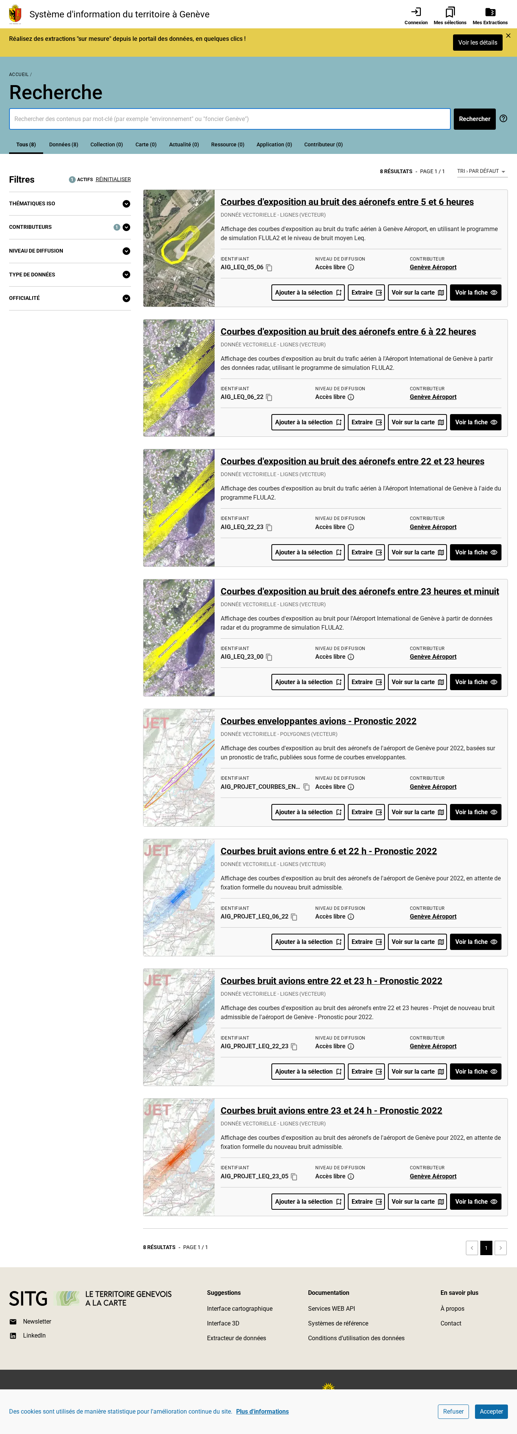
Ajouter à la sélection (304, 292)
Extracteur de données (236, 1338)
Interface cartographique (240, 1308)
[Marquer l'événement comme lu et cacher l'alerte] (508, 35)
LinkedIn (34, 1335)
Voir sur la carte (413, 292)
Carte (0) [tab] (146, 144)
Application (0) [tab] (274, 144)
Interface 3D (223, 1323)
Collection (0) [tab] (106, 144)
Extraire (362, 292)
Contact (451, 1323)
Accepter (491, 1411)
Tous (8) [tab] (26, 144)
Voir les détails (477, 42)
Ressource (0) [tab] (227, 144)
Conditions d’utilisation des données (356, 1338)
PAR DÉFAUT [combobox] (484, 171)
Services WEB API (331, 1308)
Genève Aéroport (433, 267)
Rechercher (475, 119)
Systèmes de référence (338, 1323)
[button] (70, 204)
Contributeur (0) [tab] (323, 144)
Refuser (453, 1411)
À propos (452, 1308)
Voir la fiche (471, 292)
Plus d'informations (262, 1411)
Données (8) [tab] (63, 144)
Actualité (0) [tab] (184, 144)
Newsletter (37, 1321)
